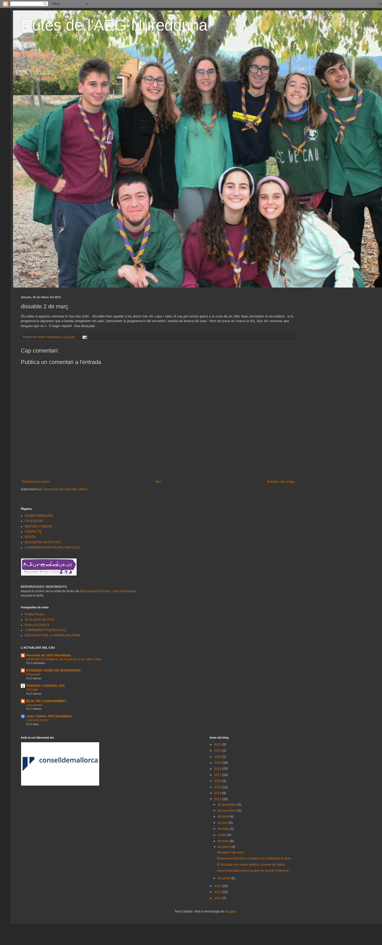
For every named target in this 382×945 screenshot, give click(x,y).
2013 (218, 799)
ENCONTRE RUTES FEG (43, 542)
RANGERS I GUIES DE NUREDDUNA (53, 670)
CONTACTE (33, 531)
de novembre (227, 810)
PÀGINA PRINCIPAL (39, 516)
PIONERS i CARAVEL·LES (45, 686)
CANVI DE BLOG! (37, 720)
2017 (218, 775)
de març (224, 841)
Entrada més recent (36, 482)
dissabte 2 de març (230, 852)
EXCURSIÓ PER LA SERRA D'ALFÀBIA (53, 635)
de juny (223, 823)
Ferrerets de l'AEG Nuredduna (48, 655)
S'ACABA (32, 689)
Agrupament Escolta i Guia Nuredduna (108, 591)
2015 (218, 787)
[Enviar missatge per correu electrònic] (84, 336)
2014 (218, 793)
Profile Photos (34, 614)
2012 (218, 886)
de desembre (227, 804)
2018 (218, 769)
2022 (218, 750)
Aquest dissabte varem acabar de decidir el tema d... (254, 870)
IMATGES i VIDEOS (38, 526)
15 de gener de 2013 (39, 619)
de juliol (224, 816)
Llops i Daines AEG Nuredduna (49, 716)
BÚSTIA (30, 537)
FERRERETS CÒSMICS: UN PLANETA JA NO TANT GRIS (63, 659)
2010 (218, 898)
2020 (218, 757)
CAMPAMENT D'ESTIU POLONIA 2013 (52, 547)
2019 (218, 763)
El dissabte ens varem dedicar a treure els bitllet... (252, 864)
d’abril (222, 835)
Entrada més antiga (281, 482)
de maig (224, 829)
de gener (224, 878)
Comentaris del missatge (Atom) (65, 489)
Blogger (230, 911)
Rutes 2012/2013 (37, 625)
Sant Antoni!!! (34, 705)
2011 (218, 892)
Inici (158, 482)
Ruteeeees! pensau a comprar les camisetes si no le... (255, 858)
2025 (218, 744)
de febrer (224, 847)
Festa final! (33, 674)
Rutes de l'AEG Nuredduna (114, 25)
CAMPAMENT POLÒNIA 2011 (46, 630)
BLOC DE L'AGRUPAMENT (46, 701)
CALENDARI (34, 521)
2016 (218, 781)
